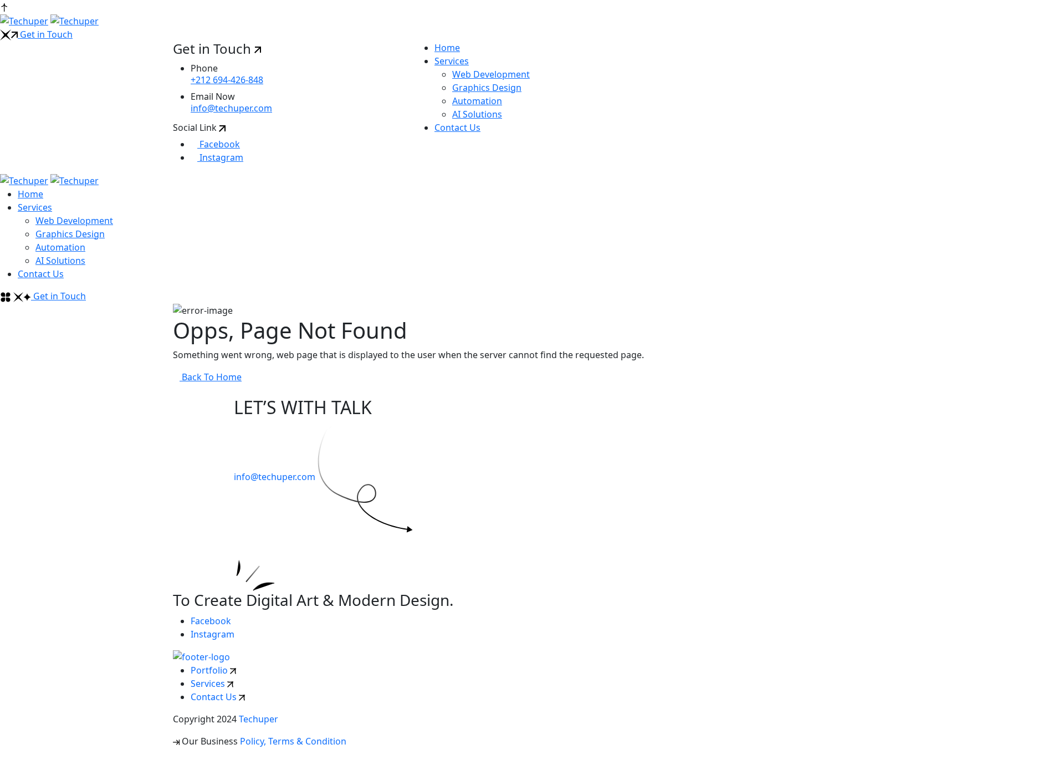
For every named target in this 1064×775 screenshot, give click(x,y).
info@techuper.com (231, 108)
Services (451, 61)
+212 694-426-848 (227, 80)
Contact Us (457, 127)
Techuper (258, 719)
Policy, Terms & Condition (293, 741)
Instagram (220, 157)
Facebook (218, 144)
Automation (477, 101)
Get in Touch (45, 34)
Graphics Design (486, 87)
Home (447, 48)
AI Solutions (477, 114)
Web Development (491, 74)
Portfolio (210, 670)
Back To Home (211, 377)
